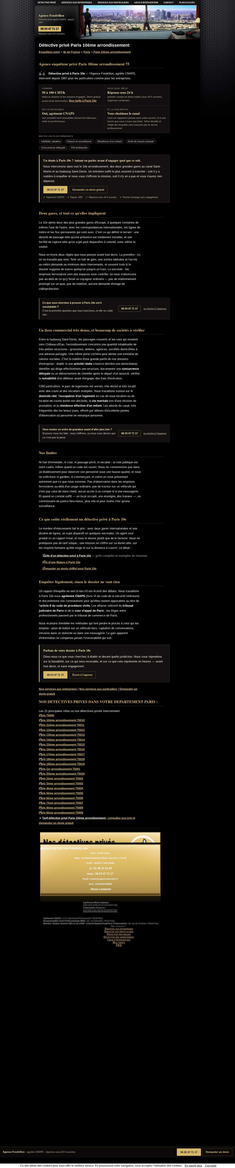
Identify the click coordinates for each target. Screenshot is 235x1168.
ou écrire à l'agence (154, 308)
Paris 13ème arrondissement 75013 (62, 734)
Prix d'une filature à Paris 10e (61, 562)
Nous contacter (101, 889)
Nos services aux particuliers (98, 689)
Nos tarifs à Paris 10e (83, 100)
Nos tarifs (119, 942)
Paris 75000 (46, 715)
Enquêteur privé (49, 52)
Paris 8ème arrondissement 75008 (61, 807)
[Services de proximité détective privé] (100, 837)
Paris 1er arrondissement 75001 (59, 769)
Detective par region (119, 934)
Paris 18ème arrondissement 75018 (62, 759)
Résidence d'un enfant (109, 141)
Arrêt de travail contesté (141, 141)
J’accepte (210, 1165)
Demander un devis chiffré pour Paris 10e (69, 568)
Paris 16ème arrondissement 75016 (62, 749)
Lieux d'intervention (118, 939)
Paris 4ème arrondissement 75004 (61, 788)
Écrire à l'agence (82, 674)
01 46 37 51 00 (103, 868)
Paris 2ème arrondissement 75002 (61, 778)
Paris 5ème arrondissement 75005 (61, 793)
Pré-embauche (79, 147)
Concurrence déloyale (53, 147)
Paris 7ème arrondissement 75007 (61, 803)
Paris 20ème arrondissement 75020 (62, 773)
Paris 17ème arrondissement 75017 (62, 754)
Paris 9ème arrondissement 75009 (61, 812)
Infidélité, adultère (51, 141)
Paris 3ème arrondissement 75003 (61, 783)
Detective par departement (119, 937)
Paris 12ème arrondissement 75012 (62, 730)
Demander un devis (217, 1152)
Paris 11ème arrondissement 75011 (61, 725)
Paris (86, 52)
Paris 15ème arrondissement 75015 (62, 744)
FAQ (119, 945)
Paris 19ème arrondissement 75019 (62, 764)
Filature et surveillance (79, 141)
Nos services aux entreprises (58, 689)
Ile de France (71, 52)
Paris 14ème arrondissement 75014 (62, 739)
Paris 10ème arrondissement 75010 (62, 720)
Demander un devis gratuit (88, 189)
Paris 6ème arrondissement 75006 (61, 798)
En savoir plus (193, 1165)
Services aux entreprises (119, 928)
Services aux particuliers (118, 931)
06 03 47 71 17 (188, 1152)
